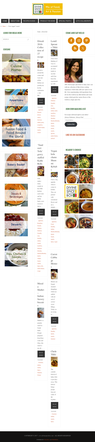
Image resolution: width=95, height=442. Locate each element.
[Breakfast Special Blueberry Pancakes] (86, 221)
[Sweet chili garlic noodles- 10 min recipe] (72, 176)
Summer (53, 339)
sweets (39, 132)
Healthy (53, 108)
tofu (42, 266)
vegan (55, 242)
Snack (52, 128)
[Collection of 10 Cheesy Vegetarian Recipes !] (72, 161)
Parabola (47, 439)
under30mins (54, 136)
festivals (39, 120)
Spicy (38, 266)
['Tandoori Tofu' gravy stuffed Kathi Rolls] (40, 171)
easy (52, 106)
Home (4, 26)
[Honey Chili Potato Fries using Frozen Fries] (86, 176)
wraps (38, 271)
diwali (39, 115)
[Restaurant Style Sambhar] (86, 206)
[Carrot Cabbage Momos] (54, 274)
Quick (52, 123)
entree (39, 117)
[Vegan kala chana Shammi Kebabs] (54, 174)
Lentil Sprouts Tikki (54, 44)
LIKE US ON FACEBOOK (75, 135)
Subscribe (71, 124)
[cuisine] (16, 68)
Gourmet (40, 362)
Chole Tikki (54, 353)
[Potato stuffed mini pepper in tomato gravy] (72, 221)
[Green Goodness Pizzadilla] (72, 206)
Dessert (39, 112)
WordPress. (54, 439)
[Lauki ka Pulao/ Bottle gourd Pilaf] (86, 161)
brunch (39, 226)
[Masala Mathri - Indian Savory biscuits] (40, 313)
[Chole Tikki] (54, 362)
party (42, 122)
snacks (39, 130)
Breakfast (39, 223)
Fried (52, 224)
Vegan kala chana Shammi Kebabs (54, 160)
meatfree (53, 113)
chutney (39, 228)
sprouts (53, 133)
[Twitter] (93, 179)
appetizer (40, 110)
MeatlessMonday (55, 121)
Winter (39, 375)
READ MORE (41, 101)
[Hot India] (72, 191)
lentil (56, 111)
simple (52, 126)
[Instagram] (93, 182)
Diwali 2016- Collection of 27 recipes (40, 50)
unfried (53, 138)
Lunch (39, 243)
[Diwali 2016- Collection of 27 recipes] (40, 65)
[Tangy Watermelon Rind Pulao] (86, 191)
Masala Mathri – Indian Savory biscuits (40, 294)
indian (39, 122)
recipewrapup (40, 127)
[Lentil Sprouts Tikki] (54, 53)
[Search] (28, 39)
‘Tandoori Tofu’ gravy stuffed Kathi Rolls (40, 154)
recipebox (39, 125)
